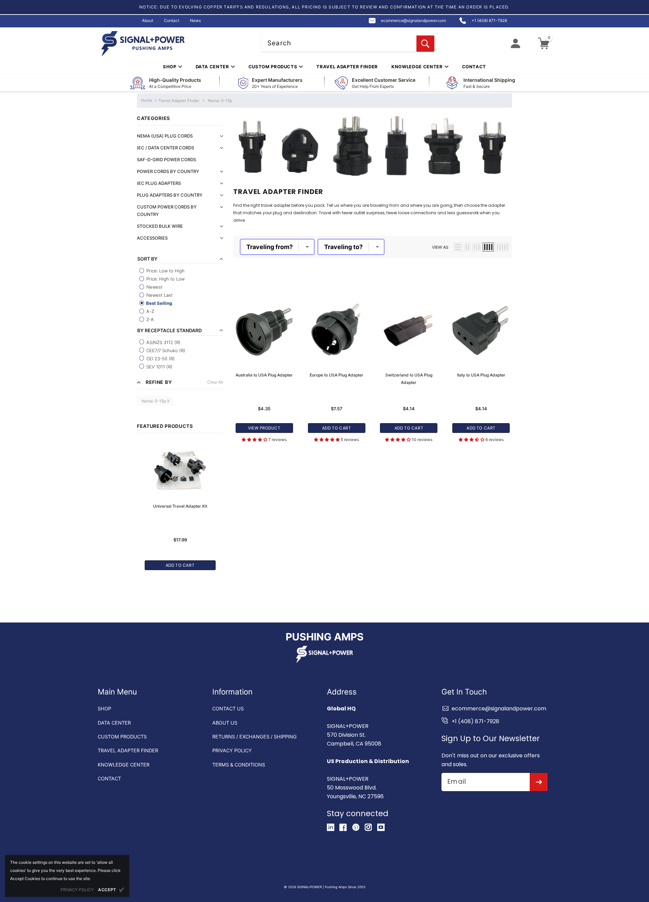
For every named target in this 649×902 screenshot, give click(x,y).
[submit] (539, 782)
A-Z (149, 311)
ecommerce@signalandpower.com (499, 708)
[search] (425, 43)
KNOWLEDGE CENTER (123, 764)
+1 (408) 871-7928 (475, 721)
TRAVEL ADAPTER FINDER (128, 750)
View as (440, 247)
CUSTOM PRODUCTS (122, 736)
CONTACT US (228, 708)
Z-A (149, 319)
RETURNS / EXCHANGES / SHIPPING (254, 736)
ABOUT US (224, 723)
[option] (180, 502)
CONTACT (109, 778)
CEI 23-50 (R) (160, 358)
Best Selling (158, 303)
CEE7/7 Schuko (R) (165, 350)
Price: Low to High (165, 270)
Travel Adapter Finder (179, 100)
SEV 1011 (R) (158, 366)
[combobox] (347, 43)
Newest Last (159, 295)
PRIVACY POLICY (232, 750)
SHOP (104, 708)
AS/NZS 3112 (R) (163, 342)
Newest (154, 287)
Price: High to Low (165, 279)
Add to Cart (180, 565)
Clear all (215, 382)
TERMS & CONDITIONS (238, 764)
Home (146, 100)
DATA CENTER (114, 723)
